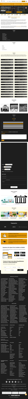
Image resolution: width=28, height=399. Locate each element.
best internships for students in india (13, 280)
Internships (10, 1)
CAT (10, 329)
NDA (19, 333)
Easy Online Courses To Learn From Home (14, 308)
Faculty (5, 14)
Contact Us (20, 1)
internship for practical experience (13, 288)
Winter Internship (3, 294)
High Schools (11, 358)
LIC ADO (20, 331)
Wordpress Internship (3, 288)
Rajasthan (11, 345)
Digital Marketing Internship (22, 289)
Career (19, 346)
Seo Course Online (21, 316)
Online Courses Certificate (22, 307)
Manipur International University (4, 340)
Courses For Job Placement (4, 319)
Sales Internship (20, 294)
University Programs (13, 1)
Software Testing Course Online (23, 320)
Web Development (3, 364)
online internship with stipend (12, 291)
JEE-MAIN (11, 330)
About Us (20, 344)
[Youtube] (18, 395)
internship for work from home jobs (13, 289)
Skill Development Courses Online (23, 318)
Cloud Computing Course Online (4, 316)
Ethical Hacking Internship (22, 291)
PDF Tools (20, 362)
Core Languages (3, 363)
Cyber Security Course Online (4, 322)
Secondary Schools (12, 357)
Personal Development (3, 333)
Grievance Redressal (21, 388)
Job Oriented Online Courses (13, 320)
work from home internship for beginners (13, 293)
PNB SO (20, 332)
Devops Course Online (12, 306)
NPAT (10, 333)
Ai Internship (10, 294)
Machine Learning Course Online (14, 321)
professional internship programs (12, 292)
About (1, 14)
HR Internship (20, 293)
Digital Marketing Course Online (13, 307)
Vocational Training (3, 290)
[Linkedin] (17, 395)
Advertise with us (21, 357)
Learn (7, 1)
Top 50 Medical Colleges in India (4, 345)
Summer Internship (3, 293)
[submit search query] (12, 4)
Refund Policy (10, 388)
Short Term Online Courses (22, 317)
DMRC (19, 329)
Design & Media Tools (21, 373)
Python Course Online (21, 315)
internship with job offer (11, 290)
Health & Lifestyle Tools (21, 376)
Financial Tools (20, 371)
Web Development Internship (22, 278)
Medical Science (3, 331)
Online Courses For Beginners (22, 308)
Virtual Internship (3, 291)
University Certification (4, 337)
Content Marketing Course (4, 317)
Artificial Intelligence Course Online (5, 308)
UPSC (19, 335)
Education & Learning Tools (22, 372)
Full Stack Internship (21, 280)
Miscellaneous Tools (21, 370)
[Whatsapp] (13, 395)
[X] (12, 395)
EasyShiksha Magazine (3, 344)
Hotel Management (12, 375)
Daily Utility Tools (21, 375)
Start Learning (23, 1)
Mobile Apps (20, 354)
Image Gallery (16, 14)
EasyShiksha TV (20, 353)
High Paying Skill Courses (13, 315)
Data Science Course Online (13, 305)
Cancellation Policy (15, 388)
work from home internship (12, 279)
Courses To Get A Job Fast (4, 321)
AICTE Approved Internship (4, 292)
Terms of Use (2, 388)
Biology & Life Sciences (3, 330)
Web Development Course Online (23, 321)
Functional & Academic (3, 367)
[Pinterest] (14, 395)
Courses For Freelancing (4, 318)
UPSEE (10, 331)
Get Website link (8, 169)
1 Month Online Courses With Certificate (5, 305)
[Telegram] (19, 395)
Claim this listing (2, 10)
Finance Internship (21, 292)
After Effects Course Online (4, 307)
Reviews (20, 14)
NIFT (10, 334)
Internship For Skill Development (14, 318)
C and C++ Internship (3, 280)
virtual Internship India (11, 278)
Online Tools (20, 355)
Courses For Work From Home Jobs (5, 320)
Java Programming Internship (4, 278)
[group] (5, 108)
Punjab (10, 346)
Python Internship (3, 289)
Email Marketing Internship (22, 290)
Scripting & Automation (3, 365)
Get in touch (24, 14)
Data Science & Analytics (4, 366)
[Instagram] (15, 395)
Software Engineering (3, 334)
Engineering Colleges (12, 362)
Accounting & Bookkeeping (4, 335)
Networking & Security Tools (22, 374)
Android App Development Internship (23, 279)
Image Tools (20, 363)
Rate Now (3, 140)
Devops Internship (21, 288)
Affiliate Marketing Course (4, 306)
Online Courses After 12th (22, 306)
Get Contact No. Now (9, 164)
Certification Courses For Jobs (4, 315)
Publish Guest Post (21, 356)
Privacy (6, 388)
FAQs (25, 388)
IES (19, 330)
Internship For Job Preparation (13, 317)
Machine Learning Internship (4, 279)
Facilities (8, 14)
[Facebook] (11, 395)
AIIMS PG (11, 335)
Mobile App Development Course (14, 322)
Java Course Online (12, 319)
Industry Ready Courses (12, 316)
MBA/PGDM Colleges (12, 363)
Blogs (19, 345)
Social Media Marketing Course (22, 319)
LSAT (10, 332)
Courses (12, 14)
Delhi (10, 344)
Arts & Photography (3, 332)
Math (1, 329)
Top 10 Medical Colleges (4, 346)
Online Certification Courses (22, 305)
